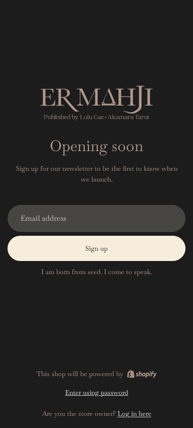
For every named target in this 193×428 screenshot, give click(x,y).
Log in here (134, 413)
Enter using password (96, 392)
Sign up (96, 248)
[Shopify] (141, 374)
